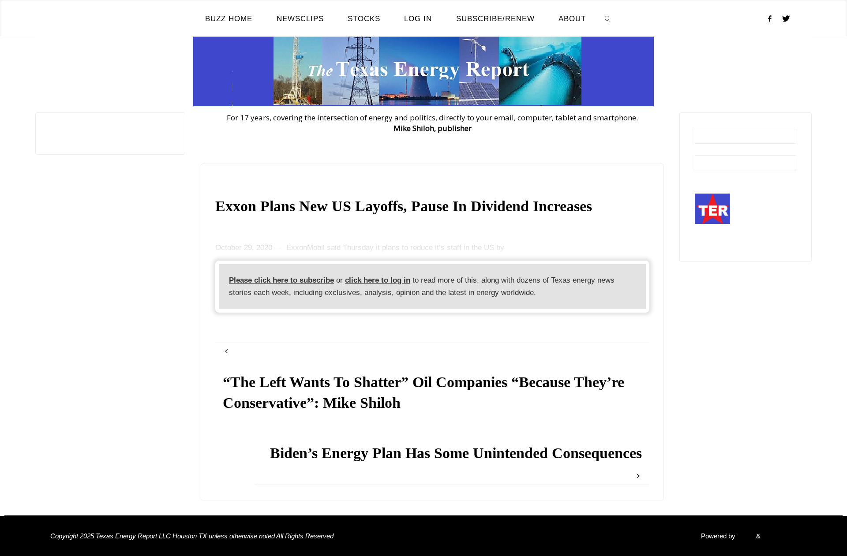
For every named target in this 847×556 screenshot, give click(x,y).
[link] (608, 18)
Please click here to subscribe (281, 280)
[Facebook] (770, 18)
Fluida (744, 536)
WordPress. (779, 536)
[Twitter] (786, 18)
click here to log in (377, 280)
